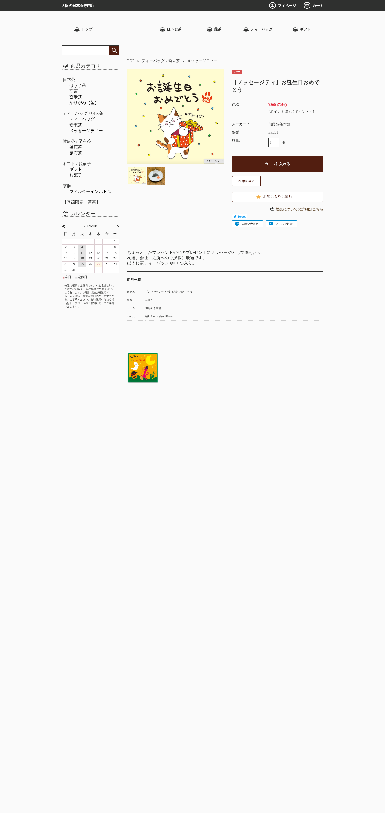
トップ (86, 29)
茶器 (67, 185)
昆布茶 (75, 153)
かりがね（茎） (84, 102)
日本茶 (69, 79)
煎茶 (218, 29)
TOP (131, 61)
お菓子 (75, 175)
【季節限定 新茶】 (81, 202)
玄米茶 (75, 97)
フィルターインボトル (90, 191)
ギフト (305, 29)
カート (317, 5)
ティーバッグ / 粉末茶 (161, 61)
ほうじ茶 (174, 29)
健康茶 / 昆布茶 (77, 141)
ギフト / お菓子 (77, 163)
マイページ (287, 5)
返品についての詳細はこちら (299, 209)
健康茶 (75, 147)
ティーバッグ (262, 29)
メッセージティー (202, 61)
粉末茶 (75, 125)
